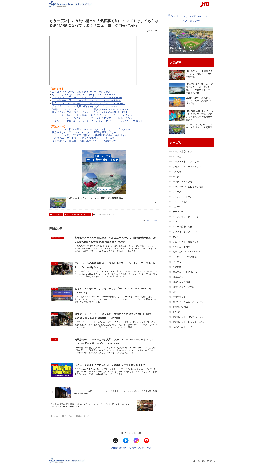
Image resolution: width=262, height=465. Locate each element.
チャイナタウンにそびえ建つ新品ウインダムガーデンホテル (85, 106)
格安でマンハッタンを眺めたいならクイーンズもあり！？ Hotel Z (88, 103)
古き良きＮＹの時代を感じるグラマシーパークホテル (81, 91)
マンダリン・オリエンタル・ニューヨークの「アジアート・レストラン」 (92, 118)
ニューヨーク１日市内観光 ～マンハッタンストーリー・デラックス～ (91, 129)
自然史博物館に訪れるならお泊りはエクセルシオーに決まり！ (86, 100)
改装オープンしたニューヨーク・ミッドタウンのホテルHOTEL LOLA (90, 109)
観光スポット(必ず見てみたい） (78, 214)
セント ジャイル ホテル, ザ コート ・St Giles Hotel (83, 94)
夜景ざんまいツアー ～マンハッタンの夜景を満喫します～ (84, 132)
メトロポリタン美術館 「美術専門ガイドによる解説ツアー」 (86, 141)
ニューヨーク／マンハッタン (105, 214)
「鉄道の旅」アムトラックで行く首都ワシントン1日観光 (83, 138)
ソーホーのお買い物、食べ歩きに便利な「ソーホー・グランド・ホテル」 (92, 115)
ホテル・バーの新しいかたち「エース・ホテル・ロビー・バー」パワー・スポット (98, 121)
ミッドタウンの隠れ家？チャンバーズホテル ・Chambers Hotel (87, 97)
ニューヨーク (57, 214)
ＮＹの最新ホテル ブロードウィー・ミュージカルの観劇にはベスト (90, 112)
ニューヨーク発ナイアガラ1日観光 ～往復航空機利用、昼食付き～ (89, 135)
